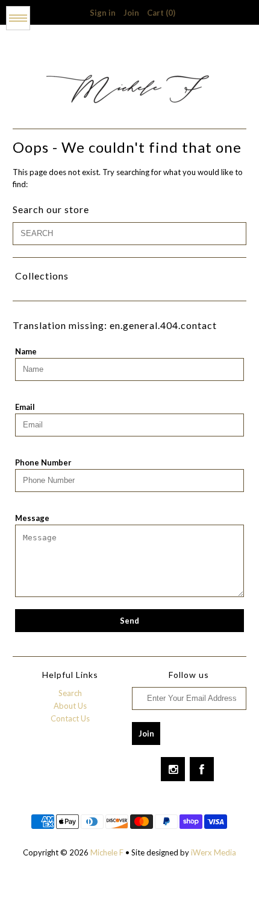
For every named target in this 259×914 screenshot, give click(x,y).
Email (25, 407)
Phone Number (43, 462)
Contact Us (70, 718)
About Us (70, 706)
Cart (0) (161, 13)
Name (26, 351)
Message (32, 518)
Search (70, 693)
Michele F (107, 852)
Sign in (103, 13)
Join (131, 13)
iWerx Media (213, 852)
